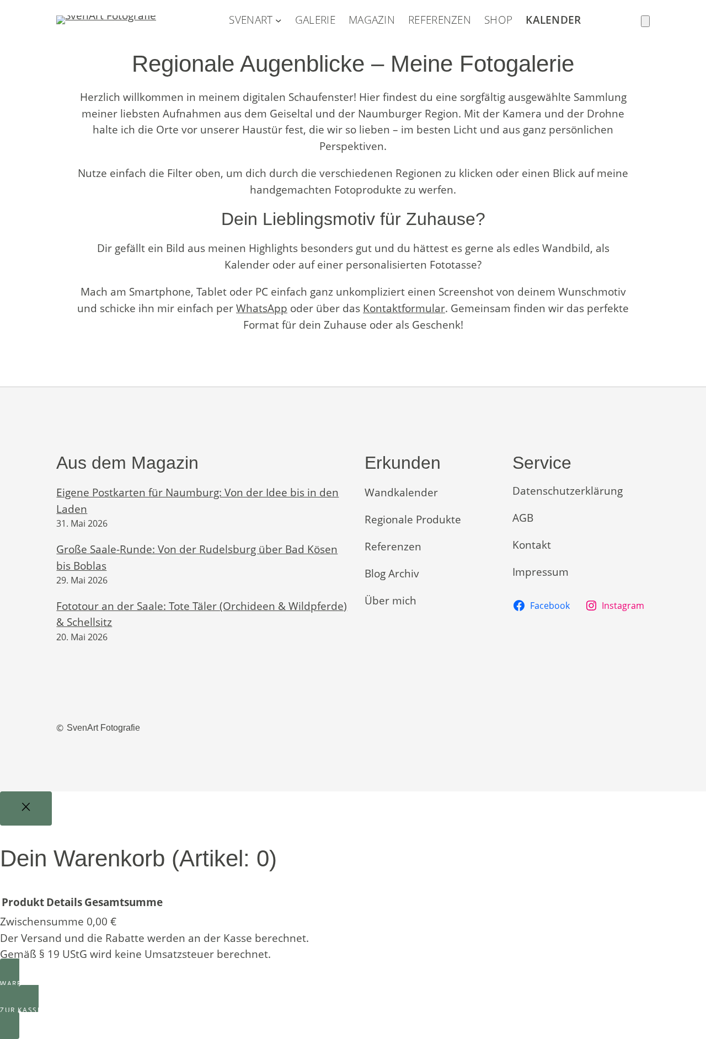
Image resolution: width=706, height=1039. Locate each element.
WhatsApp (261, 308)
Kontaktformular (404, 308)
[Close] (26, 808)
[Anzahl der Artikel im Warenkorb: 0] (645, 21)
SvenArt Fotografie (103, 727)
